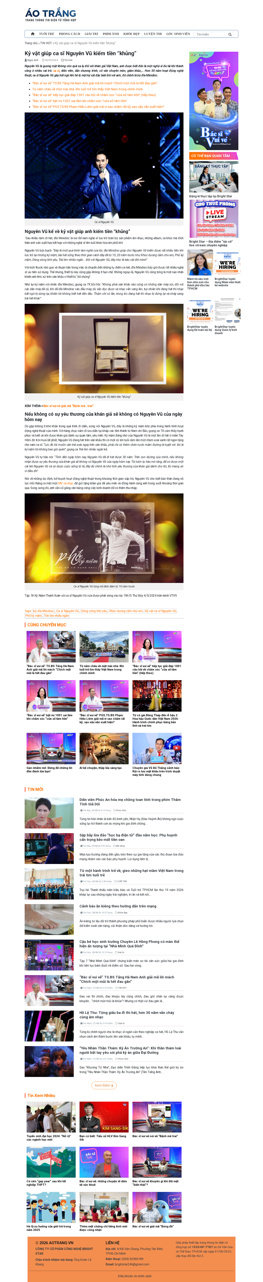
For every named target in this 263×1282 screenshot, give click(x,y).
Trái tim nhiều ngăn (56, 615)
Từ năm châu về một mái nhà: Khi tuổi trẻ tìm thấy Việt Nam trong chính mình (87, 89)
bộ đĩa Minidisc (43, 611)
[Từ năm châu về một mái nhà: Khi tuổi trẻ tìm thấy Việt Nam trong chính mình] (104, 646)
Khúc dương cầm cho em (125, 611)
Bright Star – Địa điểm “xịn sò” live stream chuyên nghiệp (211, 243)
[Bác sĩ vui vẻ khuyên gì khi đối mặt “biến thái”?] (157, 1162)
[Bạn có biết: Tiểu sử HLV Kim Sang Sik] (104, 1117)
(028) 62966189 (132, 1259)
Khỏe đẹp (131, 33)
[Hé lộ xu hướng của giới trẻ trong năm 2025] (51, 1207)
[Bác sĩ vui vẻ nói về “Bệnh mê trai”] (157, 1117)
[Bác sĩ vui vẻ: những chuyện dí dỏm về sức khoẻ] (104, 1162)
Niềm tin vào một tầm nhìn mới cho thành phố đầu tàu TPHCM (198, 283)
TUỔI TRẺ (46, 33)
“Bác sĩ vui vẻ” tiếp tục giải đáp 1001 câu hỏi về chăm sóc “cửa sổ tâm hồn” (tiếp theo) (94, 95)
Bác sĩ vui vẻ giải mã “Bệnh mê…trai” (68, 406)
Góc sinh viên (178, 33)
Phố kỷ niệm (33, 615)
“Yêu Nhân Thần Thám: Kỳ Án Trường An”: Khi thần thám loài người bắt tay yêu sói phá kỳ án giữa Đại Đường (130, 1050)
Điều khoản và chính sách (135, 1276)
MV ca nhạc (65, 483)
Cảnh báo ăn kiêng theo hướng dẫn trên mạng (118, 906)
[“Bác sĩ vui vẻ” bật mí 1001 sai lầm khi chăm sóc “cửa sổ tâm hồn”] (51, 696)
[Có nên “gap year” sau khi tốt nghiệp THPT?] (51, 1162)
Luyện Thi (153, 33)
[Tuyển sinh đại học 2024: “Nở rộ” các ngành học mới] (51, 1117)
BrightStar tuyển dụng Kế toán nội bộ (199, 328)
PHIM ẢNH (111, 33)
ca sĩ (56, 71)
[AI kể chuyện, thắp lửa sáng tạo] (104, 748)
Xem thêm (103, 1085)
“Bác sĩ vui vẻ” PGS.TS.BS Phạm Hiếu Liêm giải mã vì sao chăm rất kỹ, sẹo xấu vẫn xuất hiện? (98, 107)
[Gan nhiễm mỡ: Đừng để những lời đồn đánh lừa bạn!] (51, 748)
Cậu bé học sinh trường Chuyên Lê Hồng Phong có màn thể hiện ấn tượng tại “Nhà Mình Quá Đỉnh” (129, 943)
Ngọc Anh (32, 60)
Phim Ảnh (121, 810)
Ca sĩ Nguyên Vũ (67, 611)
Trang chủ (31, 43)
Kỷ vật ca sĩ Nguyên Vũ (160, 611)
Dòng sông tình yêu (94, 611)
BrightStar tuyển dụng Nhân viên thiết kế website (227, 282)
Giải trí (91, 33)
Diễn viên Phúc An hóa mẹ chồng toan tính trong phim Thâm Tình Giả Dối (130, 801)
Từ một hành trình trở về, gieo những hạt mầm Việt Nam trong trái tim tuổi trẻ (131, 872)
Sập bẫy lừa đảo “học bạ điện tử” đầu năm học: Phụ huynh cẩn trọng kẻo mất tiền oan (128, 837)
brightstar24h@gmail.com (132, 1264)
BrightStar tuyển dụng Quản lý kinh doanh (226, 330)
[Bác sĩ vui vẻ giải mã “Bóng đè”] (157, 1207)
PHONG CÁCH (69, 33)
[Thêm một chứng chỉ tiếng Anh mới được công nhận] (104, 1207)
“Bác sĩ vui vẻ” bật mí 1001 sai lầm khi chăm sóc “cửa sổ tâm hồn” (79, 101)
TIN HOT (46, 43)
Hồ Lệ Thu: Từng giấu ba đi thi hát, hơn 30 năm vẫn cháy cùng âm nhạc (127, 1014)
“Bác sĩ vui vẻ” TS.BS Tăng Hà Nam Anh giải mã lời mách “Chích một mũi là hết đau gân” (94, 83)
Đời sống (120, 846)
